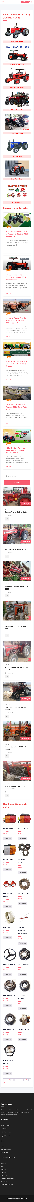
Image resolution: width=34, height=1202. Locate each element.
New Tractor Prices (6, 1149)
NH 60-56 (7, 704)
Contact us (4, 1175)
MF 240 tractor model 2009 (15, 549)
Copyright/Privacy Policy (7, 1178)
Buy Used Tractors (7, 1132)
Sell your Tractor (5, 1125)
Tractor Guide (4, 1152)
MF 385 (7, 584)
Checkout (3, 1169)
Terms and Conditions (7, 1184)
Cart (2, 1166)
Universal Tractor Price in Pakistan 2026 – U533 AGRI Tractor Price (16, 320)
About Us (3, 1163)
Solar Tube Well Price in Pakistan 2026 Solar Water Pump (16, 407)
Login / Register (5, 1136)
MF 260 (7, 665)
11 (5, 1082)
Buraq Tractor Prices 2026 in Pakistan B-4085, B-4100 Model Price (17, 233)
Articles (3, 1146)
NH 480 (7, 744)
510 (6, 509)
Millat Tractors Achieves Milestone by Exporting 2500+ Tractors (15, 450)
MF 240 (7, 546)
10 (27, 1080)
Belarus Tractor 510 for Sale (16, 512)
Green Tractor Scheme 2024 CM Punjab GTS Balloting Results (17, 363)
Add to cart (8, 838)
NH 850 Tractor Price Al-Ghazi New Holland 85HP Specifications (16, 277)
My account (4, 1181)
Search (18, 482)
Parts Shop (4, 1128)
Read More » (9, 250)
